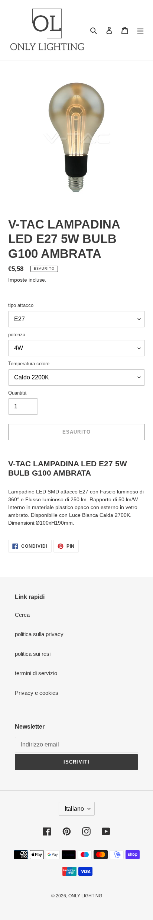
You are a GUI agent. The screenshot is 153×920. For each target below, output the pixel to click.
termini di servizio (36, 673)
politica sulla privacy (39, 634)
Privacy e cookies (36, 693)
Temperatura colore (28, 363)
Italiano (74, 809)
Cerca (22, 615)
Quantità (17, 393)
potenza (16, 334)
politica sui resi (33, 654)
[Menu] (140, 30)
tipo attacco (20, 305)
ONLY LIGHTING (85, 895)
